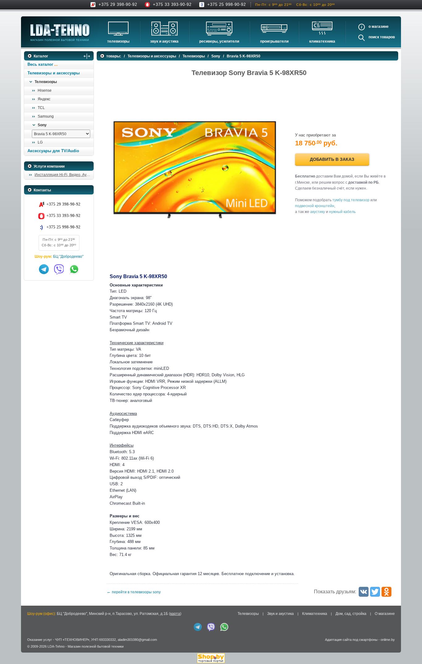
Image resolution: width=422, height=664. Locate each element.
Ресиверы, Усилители (219, 41)
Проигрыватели (274, 41)
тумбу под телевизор (350, 200)
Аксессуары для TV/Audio (53, 150)
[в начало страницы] (409, 645)
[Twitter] (375, 592)
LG (40, 142)
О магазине (385, 614)
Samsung (46, 116)
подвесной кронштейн (314, 206)
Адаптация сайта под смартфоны (351, 639)
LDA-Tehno (56, 646)
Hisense (45, 90)
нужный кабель (342, 212)
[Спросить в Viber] (59, 269)
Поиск (374, 37)
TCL (41, 108)
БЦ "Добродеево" (68, 256)
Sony (42, 125)
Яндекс (44, 99)
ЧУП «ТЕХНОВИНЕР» (72, 639)
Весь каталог (40, 64)
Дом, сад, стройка (350, 614)
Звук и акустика (164, 41)
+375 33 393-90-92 (172, 4)
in (29, 651)
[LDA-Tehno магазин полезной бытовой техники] (60, 32)
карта (175, 614)
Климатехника (322, 41)
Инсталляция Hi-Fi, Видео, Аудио (64, 175)
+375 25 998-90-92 (226, 4)
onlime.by (388, 639)
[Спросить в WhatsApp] (74, 269)
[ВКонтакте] (364, 592)
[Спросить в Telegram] (44, 269)
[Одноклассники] (386, 592)
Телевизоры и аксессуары (53, 73)
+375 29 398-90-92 (118, 4)
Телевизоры (118, 41)
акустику (317, 212)
